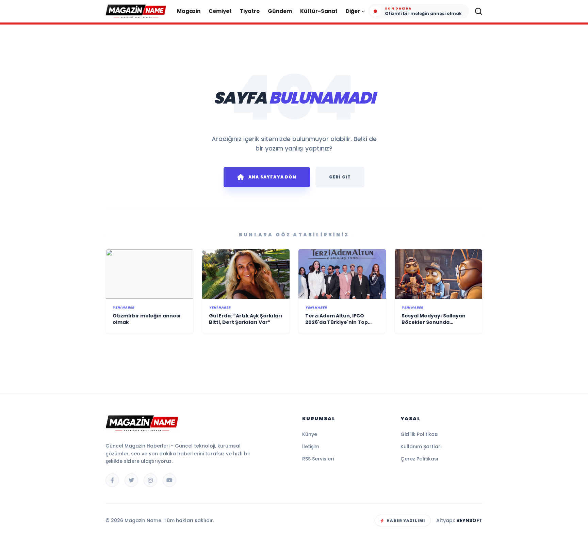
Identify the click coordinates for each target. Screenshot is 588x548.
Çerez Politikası (419, 458)
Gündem (280, 11)
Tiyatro (250, 11)
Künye (309, 434)
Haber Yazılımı (406, 520)
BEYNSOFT (469, 520)
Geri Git (340, 177)
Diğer (353, 11)
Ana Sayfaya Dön (272, 177)
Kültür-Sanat (319, 11)
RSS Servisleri (318, 458)
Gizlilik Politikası (420, 434)
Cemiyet (220, 11)
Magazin (188, 11)
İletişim (310, 446)
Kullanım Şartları (421, 446)
